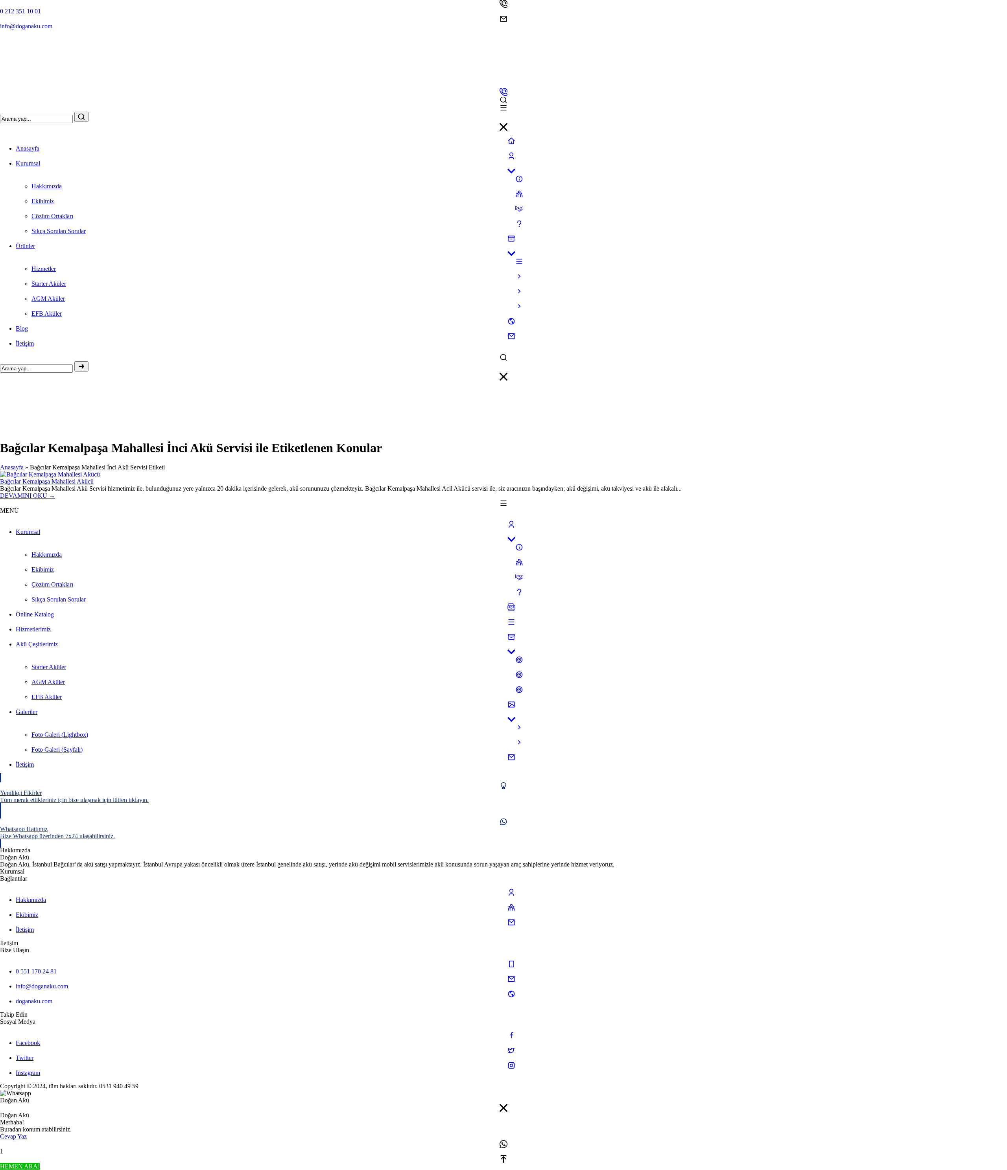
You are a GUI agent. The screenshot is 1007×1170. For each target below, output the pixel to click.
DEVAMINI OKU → (27, 495)
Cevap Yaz (13, 1136)
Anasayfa (12, 467)
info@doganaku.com (26, 26)
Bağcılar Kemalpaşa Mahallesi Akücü (47, 481)
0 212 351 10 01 (20, 11)
